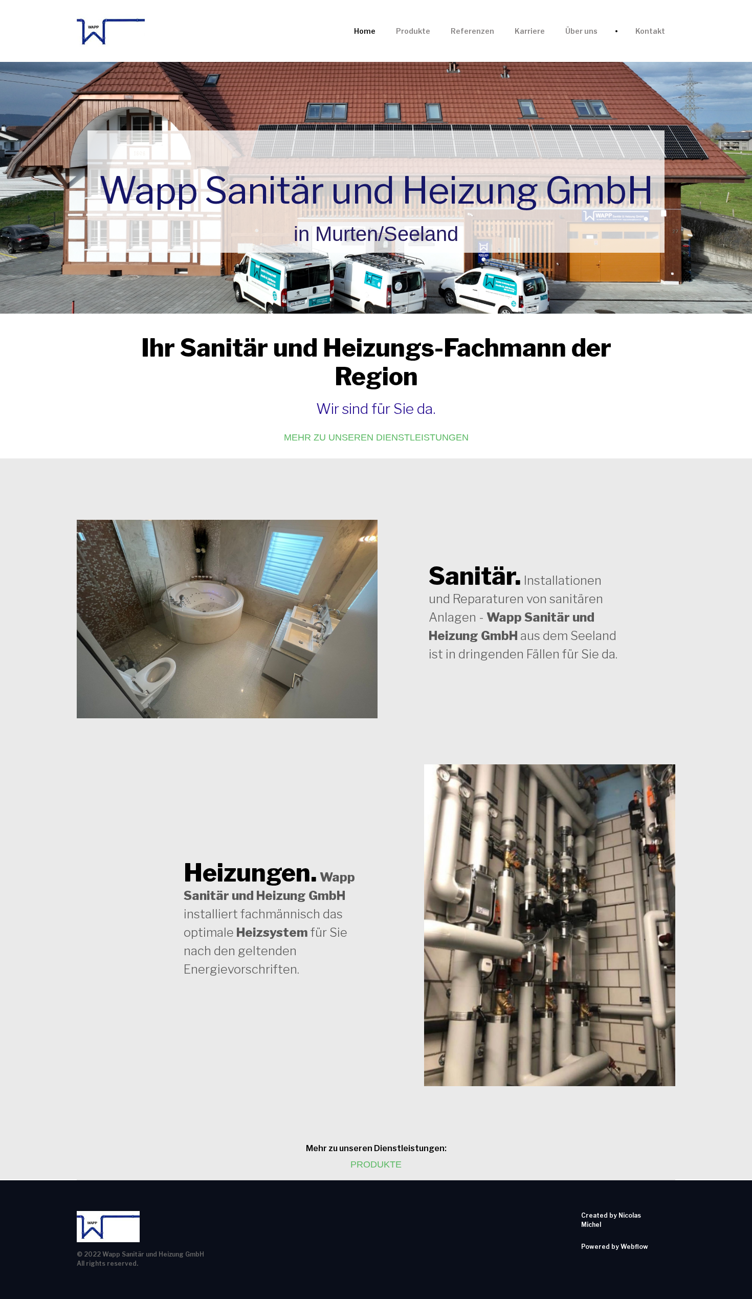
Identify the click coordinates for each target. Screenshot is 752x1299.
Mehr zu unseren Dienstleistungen (376, 437)
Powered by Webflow (614, 1246)
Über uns (581, 31)
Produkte (413, 31)
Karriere (530, 31)
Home (364, 31)
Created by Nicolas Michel (611, 1220)
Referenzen (472, 31)
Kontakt (650, 31)
